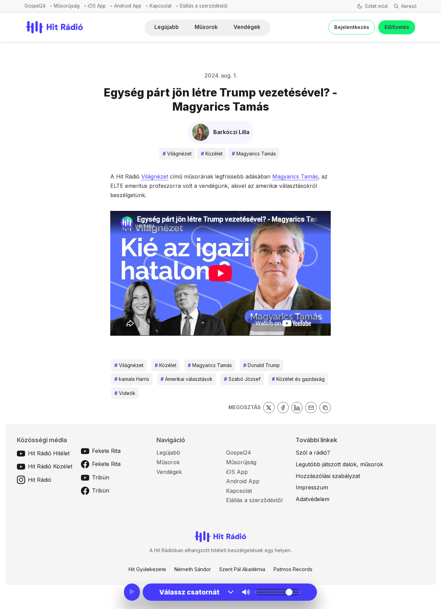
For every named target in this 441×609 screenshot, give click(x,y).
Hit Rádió (39, 479)
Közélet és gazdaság (298, 379)
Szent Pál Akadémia (242, 569)
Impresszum (312, 487)
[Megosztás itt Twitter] (269, 407)
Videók (124, 393)
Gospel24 (34, 6)
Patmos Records (293, 569)
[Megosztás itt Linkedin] (297, 407)
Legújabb (166, 27)
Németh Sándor (192, 569)
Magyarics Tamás (254, 153)
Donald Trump (261, 365)
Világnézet (177, 153)
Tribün (100, 477)
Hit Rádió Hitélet (49, 453)
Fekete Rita (106, 450)
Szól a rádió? (313, 452)
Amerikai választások (187, 379)
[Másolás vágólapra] (325, 407)
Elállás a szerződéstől (203, 6)
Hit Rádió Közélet (50, 466)
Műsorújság (67, 6)
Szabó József (242, 379)
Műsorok (206, 27)
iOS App (97, 6)
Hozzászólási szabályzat (328, 476)
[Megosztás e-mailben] (311, 407)
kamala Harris (131, 379)
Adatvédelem (312, 499)
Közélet (212, 153)
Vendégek (247, 27)
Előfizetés (396, 27)
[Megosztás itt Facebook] (283, 407)
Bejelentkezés (351, 27)
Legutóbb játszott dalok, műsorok (339, 464)
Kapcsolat (161, 6)
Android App (127, 6)
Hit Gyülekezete (147, 569)
